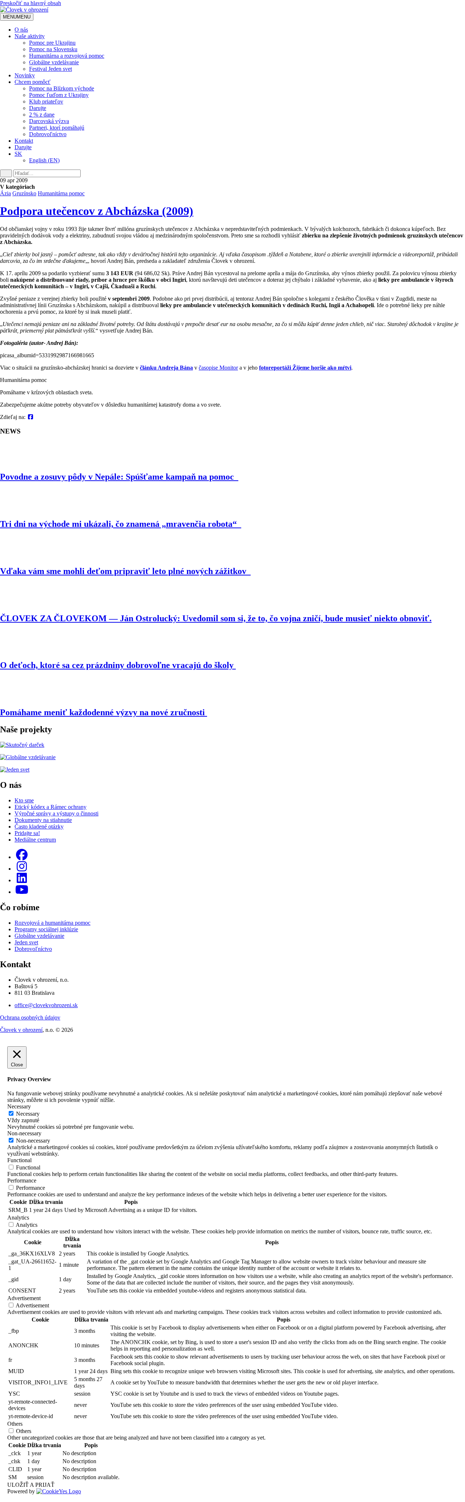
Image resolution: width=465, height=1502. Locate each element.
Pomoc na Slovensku (53, 49)
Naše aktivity (30, 36)
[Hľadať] (6, 173)
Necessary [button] (19, 1106)
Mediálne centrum (35, 840)
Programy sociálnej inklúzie (46, 929)
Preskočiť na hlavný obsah (30, 3)
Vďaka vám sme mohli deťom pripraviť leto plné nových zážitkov (125, 571)
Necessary (28, 1114)
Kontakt (24, 141)
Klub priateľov (46, 101)
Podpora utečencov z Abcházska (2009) (96, 210)
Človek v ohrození (21, 1030)
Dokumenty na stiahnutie (43, 820)
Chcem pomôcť (32, 82)
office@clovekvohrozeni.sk (46, 1005)
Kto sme (24, 800)
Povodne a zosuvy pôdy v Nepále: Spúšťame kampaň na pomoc (119, 476)
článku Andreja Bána (166, 368)
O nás (21, 30)
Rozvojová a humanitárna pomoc (52, 923)
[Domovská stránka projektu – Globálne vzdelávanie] (28, 757)
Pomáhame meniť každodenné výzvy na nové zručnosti (103, 712)
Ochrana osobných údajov (30, 1017)
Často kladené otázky (39, 826)
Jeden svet (26, 942)
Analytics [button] (18, 1217)
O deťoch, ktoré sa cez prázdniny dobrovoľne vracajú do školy (118, 665)
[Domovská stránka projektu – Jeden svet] (14, 769)
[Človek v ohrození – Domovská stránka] (24, 10)
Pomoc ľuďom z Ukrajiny (59, 95)
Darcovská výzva (49, 121)
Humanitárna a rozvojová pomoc (66, 56)
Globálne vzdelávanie (54, 62)
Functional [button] (19, 1160)
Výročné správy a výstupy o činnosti (56, 813)
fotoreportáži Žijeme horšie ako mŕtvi (305, 368)
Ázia (5, 193)
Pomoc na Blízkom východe (61, 88)
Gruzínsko (24, 193)
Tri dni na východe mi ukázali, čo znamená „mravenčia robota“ (120, 524)
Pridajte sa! (27, 833)
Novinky (25, 75)
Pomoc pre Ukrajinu (52, 43)
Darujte (37, 108)
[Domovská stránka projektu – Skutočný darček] (22, 745)
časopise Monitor (218, 368)
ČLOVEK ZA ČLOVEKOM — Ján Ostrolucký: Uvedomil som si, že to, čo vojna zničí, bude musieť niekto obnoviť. (216, 618)
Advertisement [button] (24, 1298)
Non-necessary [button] (24, 1133)
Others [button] (15, 1424)
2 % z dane (41, 114)
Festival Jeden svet (50, 69)
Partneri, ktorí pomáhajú (56, 128)
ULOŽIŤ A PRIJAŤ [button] (30, 1485)
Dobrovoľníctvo (47, 134)
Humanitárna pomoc (61, 193)
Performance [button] (21, 1180)
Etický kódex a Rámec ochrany (50, 807)
